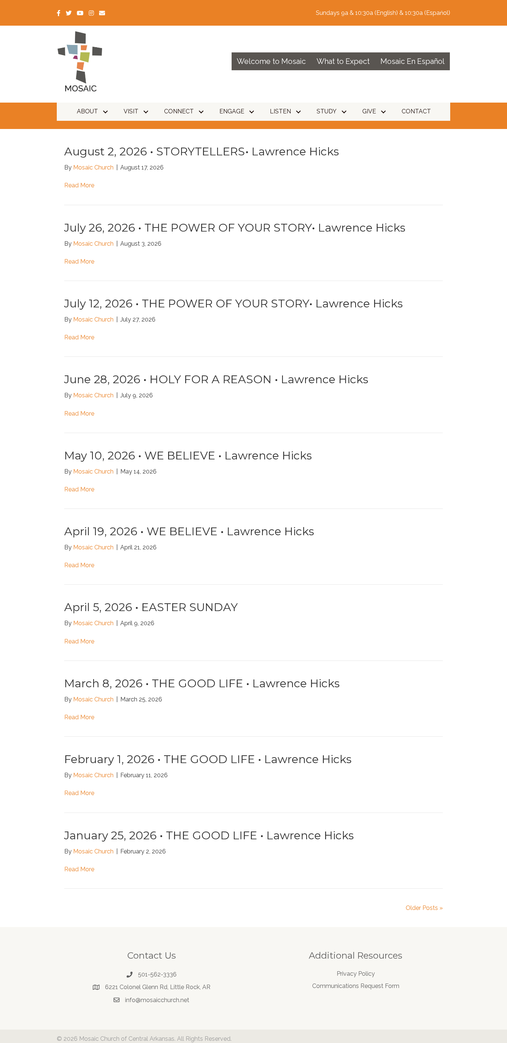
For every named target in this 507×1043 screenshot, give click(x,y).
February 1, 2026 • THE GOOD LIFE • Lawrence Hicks (207, 759)
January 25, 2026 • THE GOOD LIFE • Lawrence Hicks (209, 835)
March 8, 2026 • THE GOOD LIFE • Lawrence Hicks (202, 683)
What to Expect (343, 61)
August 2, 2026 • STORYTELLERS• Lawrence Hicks (201, 151)
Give (369, 111)
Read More (79, 185)
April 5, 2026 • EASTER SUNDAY (151, 607)
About (87, 111)
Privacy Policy (356, 973)
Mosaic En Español (412, 61)
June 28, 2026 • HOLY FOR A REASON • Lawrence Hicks (216, 379)
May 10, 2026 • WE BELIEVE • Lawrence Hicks (188, 455)
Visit (131, 111)
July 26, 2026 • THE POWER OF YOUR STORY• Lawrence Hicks (234, 228)
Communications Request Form (355, 985)
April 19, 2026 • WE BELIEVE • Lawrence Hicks (189, 531)
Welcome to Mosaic (271, 61)
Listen (280, 111)
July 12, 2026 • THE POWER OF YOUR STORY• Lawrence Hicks (233, 303)
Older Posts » (424, 907)
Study (327, 111)
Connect (179, 111)
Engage (231, 111)
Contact (416, 111)
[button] (105, 112)
